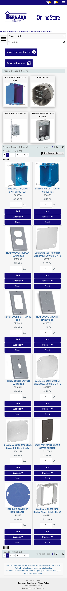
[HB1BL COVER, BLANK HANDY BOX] (47, 302)
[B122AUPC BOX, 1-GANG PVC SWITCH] (47, 174)
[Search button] (64, 42)
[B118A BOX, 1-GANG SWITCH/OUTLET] (17, 174)
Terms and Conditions (27, 583)
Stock (18, 222)
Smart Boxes (43, 77)
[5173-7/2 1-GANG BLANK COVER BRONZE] (47, 430)
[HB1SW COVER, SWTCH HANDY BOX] (17, 366)
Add (18, 211)
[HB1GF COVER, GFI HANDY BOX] (17, 302)
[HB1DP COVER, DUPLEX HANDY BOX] (17, 238)
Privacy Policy (43, 583)
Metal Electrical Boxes (15, 113)
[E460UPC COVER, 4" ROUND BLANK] (17, 494)
